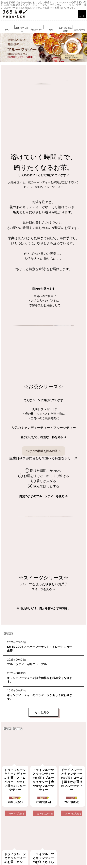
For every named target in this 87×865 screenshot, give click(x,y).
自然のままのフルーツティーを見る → (43, 496)
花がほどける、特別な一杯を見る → (43, 437)
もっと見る (42, 712)
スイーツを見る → (43, 589)
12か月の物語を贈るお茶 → (43, 451)
